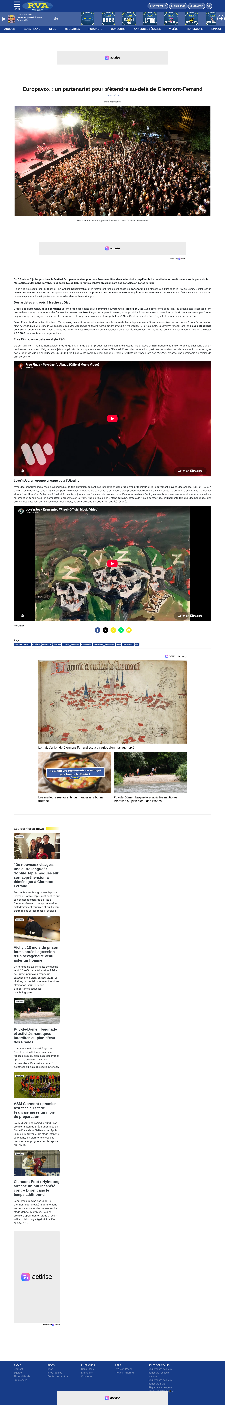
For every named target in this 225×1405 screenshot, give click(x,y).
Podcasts (95, 29)
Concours (118, 29)
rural (118, 644)
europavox (47, 644)
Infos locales (54, 1372)
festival (57, 644)
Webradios (72, 29)
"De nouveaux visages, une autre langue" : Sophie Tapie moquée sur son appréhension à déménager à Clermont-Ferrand (36, 875)
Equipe (18, 1372)
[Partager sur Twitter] (104, 631)
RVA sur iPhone (123, 1368)
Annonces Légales (147, 29)
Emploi (216, 29)
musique (36, 644)
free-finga (98, 644)
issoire (66, 644)
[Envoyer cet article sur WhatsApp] (120, 631)
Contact (18, 1368)
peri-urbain (128, 644)
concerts (75, 644)
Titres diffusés (22, 1376)
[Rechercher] (209, 6)
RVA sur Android (124, 1372)
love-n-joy (109, 644)
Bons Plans (32, 29)
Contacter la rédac (58, 1376)
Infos (52, 29)
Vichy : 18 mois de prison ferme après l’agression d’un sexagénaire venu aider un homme (36, 953)
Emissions (87, 1372)
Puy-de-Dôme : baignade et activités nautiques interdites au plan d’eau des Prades (35, 1035)
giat (137, 644)
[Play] (4, 19)
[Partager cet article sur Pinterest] (112, 631)
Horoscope (195, 29)
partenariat (86, 644)
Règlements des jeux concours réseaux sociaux (160, 1372)
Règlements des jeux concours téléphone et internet (161, 1391)
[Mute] (56, 19)
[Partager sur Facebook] (96, 631)
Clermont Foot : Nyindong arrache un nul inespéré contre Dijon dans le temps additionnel (37, 1188)
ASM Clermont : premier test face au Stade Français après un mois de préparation (35, 1110)
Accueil (9, 29)
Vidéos (173, 29)
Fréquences (20, 1379)
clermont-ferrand (22, 644)
